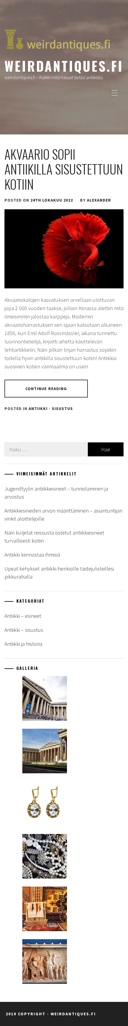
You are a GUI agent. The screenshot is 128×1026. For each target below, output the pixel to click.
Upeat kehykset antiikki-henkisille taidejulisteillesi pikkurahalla (59, 572)
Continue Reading (46, 388)
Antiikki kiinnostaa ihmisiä (32, 554)
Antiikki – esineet (22, 615)
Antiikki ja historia (23, 643)
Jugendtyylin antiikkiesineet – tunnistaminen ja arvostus (56, 492)
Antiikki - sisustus (51, 408)
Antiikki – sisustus (23, 629)
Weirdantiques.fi (63, 65)
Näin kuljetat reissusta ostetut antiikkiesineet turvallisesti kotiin (54, 536)
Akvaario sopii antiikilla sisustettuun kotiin (63, 169)
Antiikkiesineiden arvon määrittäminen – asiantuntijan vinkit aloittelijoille (63, 514)
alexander (99, 200)
